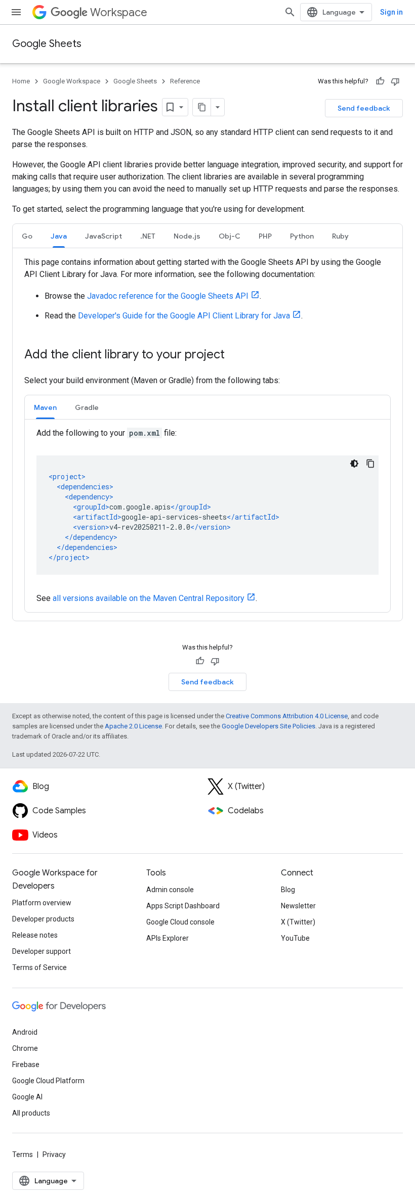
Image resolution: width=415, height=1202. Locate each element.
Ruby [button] (340, 236)
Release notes (35, 935)
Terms (22, 1154)
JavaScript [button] (103, 236)
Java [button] (59, 236)
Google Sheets (46, 43)
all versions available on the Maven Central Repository (148, 598)
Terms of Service (39, 967)
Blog (288, 890)
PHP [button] (265, 236)
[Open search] (290, 12)
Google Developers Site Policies (268, 726)
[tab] (27, 236)
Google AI (27, 1097)
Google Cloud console (180, 922)
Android (24, 1032)
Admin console (170, 890)
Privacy (54, 1154)
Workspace (118, 12)
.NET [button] (147, 236)
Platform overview (41, 903)
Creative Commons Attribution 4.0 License (287, 716)
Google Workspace (71, 81)
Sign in (391, 12)
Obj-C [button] (229, 236)
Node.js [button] (187, 236)
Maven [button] (45, 407)
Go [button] (27, 236)
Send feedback (364, 108)
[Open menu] (16, 12)
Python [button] (302, 236)
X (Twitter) (298, 922)
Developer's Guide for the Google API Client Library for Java (184, 315)
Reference (185, 81)
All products (31, 1113)
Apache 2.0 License (133, 726)
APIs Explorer (167, 938)
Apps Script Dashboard (183, 906)
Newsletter (298, 906)
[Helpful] (380, 81)
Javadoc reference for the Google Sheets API (167, 296)
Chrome (25, 1048)
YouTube (295, 938)
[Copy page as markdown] (202, 107)
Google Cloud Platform (48, 1081)
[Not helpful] (395, 81)
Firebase (25, 1064)
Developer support (41, 951)
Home (21, 81)
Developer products (43, 919)
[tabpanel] (207, 434)
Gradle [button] (87, 407)
